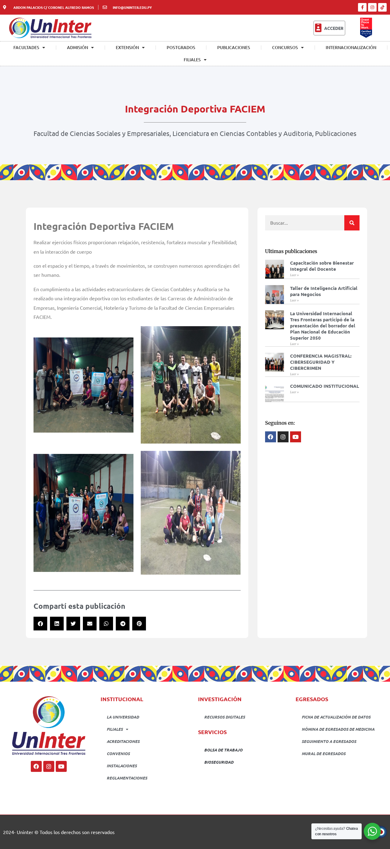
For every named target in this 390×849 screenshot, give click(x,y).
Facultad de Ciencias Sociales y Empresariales (101, 133)
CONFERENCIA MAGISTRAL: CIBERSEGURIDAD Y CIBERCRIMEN (321, 362)
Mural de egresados (324, 753)
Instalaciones (122, 765)
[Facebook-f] (362, 7)
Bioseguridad (218, 762)
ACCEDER (333, 28)
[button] (40, 623)
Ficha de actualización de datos (336, 716)
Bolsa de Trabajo (223, 749)
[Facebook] (36, 766)
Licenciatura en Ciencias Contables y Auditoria (242, 133)
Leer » (294, 275)
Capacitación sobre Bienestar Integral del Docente (322, 266)
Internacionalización (351, 47)
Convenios (118, 753)
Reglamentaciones (127, 777)
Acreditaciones (123, 741)
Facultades (26, 47)
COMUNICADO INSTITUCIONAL (324, 386)
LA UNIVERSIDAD (123, 716)
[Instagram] (372, 7)
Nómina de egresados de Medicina (338, 729)
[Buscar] (352, 222)
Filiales (192, 59)
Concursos (285, 47)
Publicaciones (233, 47)
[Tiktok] (382, 7)
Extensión (127, 47)
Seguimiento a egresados (329, 741)
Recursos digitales (224, 716)
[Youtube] (61, 766)
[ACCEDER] (318, 28)
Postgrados (181, 47)
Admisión (77, 47)
